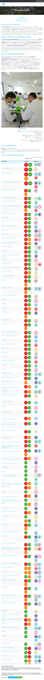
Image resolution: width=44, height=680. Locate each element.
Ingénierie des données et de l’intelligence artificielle (12, 484)
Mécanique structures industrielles (8, 419)
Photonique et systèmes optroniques (9, 602)
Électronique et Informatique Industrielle (10, 242)
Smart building (4, 571)
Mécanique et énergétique (7, 373)
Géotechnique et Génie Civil (7, 246)
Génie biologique (5, 217)
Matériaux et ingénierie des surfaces (9, 331)
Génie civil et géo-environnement (8, 543)
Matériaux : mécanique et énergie (8, 595)
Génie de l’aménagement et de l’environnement (11, 651)
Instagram (36, 1)
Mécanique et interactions (7, 412)
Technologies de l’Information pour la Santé (10, 267)
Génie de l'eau (4, 520)
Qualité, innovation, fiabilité (7, 173)
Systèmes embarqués (6, 312)
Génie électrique (5, 230)
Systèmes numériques (6, 381)
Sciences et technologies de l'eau (8, 430)
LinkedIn (39, 1)
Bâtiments (4, 503)
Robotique (4, 536)
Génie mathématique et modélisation (9, 225)
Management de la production (8, 567)
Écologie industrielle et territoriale (8, 197)
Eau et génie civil (5, 390)
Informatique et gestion (6, 401)
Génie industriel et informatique (8, 360)
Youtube (38, 1)
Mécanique (4, 303)
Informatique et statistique (7, 287)
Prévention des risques (6, 263)
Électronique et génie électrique (8, 647)
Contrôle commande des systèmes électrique (11, 459)
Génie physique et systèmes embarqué (9, 555)
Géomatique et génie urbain (7, 271)
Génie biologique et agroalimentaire (9, 394)
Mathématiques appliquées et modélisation (10, 335)
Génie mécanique (5, 623)
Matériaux (4, 259)
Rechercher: (28, 158)
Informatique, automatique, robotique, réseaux (11, 451)
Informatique (4, 250)
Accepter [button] (19, 677)
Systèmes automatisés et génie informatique (11, 182)
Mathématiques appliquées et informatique (10, 627)
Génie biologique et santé (7, 168)
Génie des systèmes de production (9, 238)
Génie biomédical (5, 319)
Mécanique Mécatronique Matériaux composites (11, 205)
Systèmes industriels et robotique (8, 344)
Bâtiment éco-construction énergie (9, 189)
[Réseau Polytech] (4, 4)
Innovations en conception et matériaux (10, 563)
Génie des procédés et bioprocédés (9, 475)
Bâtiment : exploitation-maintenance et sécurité (11, 163)
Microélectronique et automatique (8, 424)
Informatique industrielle (6, 659)
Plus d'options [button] (4, 677)
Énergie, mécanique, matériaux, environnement (11, 442)
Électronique (4, 507)
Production (4, 307)
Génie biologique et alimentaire (8, 275)
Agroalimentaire (5, 610)
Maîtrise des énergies (6, 486)
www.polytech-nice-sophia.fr (22, 18)
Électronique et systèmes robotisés (9, 579)
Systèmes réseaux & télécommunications (10, 496)
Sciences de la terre (6, 643)
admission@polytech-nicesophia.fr (22, 20)
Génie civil (4, 221)
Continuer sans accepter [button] (13, 677)
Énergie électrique (5, 467)
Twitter (41, 1)
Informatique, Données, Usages (8, 201)
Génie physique (5, 234)
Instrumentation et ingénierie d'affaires (9, 295)
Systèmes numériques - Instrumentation (10, 213)
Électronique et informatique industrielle (9, 511)
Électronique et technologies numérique (10, 463)
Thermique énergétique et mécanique (9, 500)
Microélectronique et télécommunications (10, 377)
